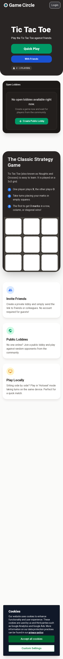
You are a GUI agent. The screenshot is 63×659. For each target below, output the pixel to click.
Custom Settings (32, 648)
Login (55, 5)
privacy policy (36, 632)
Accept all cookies (31, 638)
